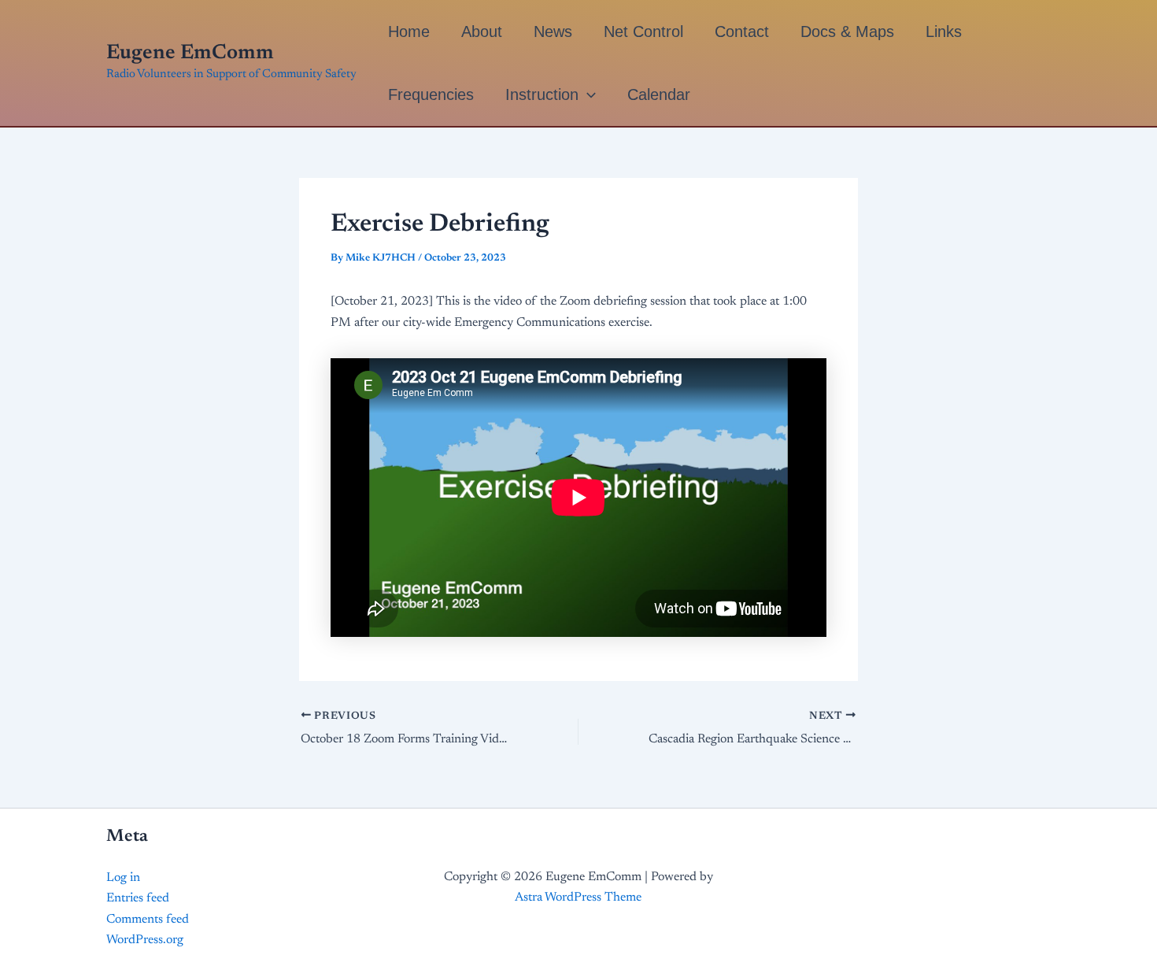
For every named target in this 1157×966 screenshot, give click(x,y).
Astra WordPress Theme (578, 897)
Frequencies (431, 94)
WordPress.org (144, 940)
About (481, 31)
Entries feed (137, 898)
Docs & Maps (847, 31)
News (553, 31)
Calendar (658, 94)
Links (944, 31)
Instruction (541, 94)
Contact (742, 31)
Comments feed (147, 919)
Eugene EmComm (190, 53)
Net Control (643, 31)
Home (409, 31)
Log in (123, 878)
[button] (587, 94)
